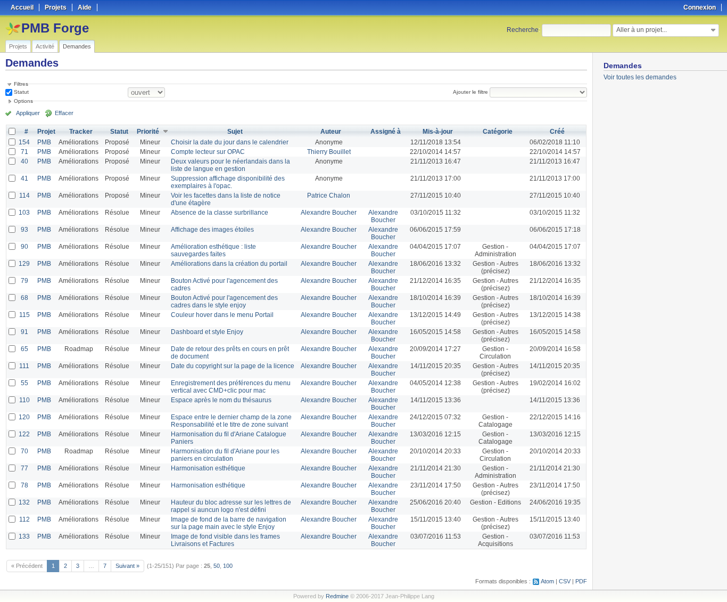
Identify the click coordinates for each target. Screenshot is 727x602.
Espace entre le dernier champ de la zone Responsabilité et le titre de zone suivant (231, 420)
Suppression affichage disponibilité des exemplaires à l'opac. (228, 182)
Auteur (330, 131)
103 (24, 212)
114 (24, 195)
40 (24, 161)
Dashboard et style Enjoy (207, 332)
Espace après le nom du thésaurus (221, 400)
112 (24, 519)
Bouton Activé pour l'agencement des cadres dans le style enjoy (224, 301)
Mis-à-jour (438, 131)
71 (24, 152)
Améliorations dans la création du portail (229, 263)
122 (24, 434)
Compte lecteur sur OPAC (208, 152)
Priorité (148, 131)
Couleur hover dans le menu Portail (222, 315)
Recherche (523, 30)
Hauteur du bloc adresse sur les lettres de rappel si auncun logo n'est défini (231, 506)
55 (24, 383)
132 (24, 502)
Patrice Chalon (328, 195)
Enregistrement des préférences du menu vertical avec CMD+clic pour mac (231, 386)
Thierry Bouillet (329, 152)
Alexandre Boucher (329, 212)
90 (24, 246)
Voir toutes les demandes (640, 77)
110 (24, 400)
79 (24, 280)
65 (24, 349)
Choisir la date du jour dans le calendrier (229, 142)
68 (24, 298)
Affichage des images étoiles (212, 229)
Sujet (235, 131)
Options (23, 101)
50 (216, 566)
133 (24, 536)
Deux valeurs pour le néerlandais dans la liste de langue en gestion (230, 165)
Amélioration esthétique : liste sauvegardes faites (213, 250)
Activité (45, 46)
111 (24, 366)
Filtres (21, 84)
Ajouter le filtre (470, 92)
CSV (565, 581)
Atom (547, 581)
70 (24, 451)
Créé (557, 131)
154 (24, 142)
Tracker (81, 131)
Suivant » (127, 566)
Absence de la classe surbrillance (219, 212)
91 (24, 332)
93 (24, 229)
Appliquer (28, 113)
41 (24, 178)
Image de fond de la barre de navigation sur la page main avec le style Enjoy (228, 523)
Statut (20, 92)
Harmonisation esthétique (208, 468)
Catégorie (498, 131)
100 (228, 566)
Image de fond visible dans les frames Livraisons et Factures (225, 540)
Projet (46, 131)
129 (24, 263)
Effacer (64, 113)
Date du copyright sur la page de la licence (232, 366)
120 (24, 417)
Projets (18, 46)
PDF (581, 581)
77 (24, 468)
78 (24, 485)
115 (24, 315)
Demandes (77, 46)
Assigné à (385, 131)
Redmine (337, 596)
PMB (44, 142)
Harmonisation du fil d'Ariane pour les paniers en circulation (225, 455)
